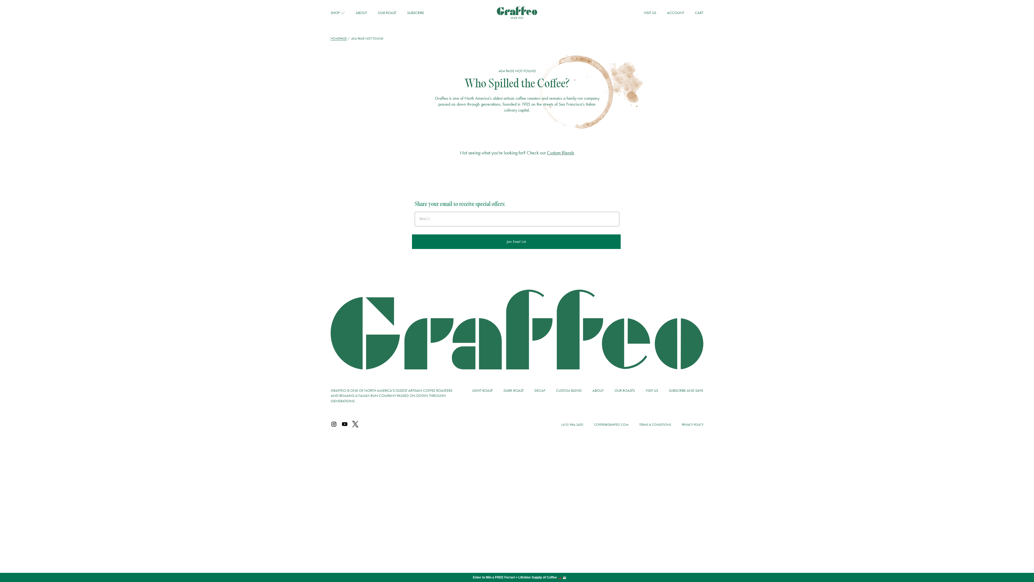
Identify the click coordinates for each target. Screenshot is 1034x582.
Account (675, 12)
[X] (355, 424)
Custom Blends (560, 153)
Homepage (339, 38)
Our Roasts (624, 390)
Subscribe (415, 12)
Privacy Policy (692, 425)
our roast (387, 12)
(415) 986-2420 (572, 425)
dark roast (514, 390)
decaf (540, 390)
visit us (650, 12)
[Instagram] (334, 424)
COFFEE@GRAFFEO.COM (611, 425)
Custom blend (569, 390)
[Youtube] (344, 424)
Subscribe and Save (686, 390)
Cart (699, 12)
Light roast (482, 390)
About (361, 12)
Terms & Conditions (655, 425)
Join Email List (516, 241)
